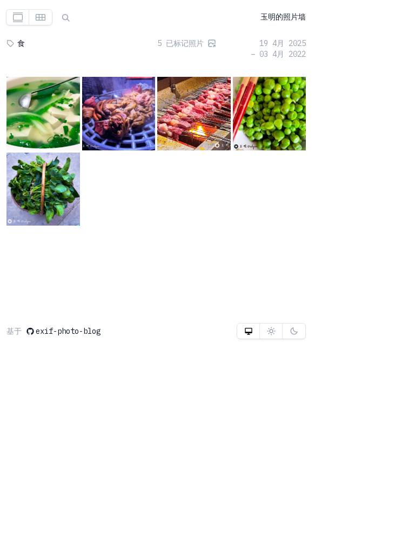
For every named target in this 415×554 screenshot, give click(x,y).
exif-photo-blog (68, 331)
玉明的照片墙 (283, 17)
